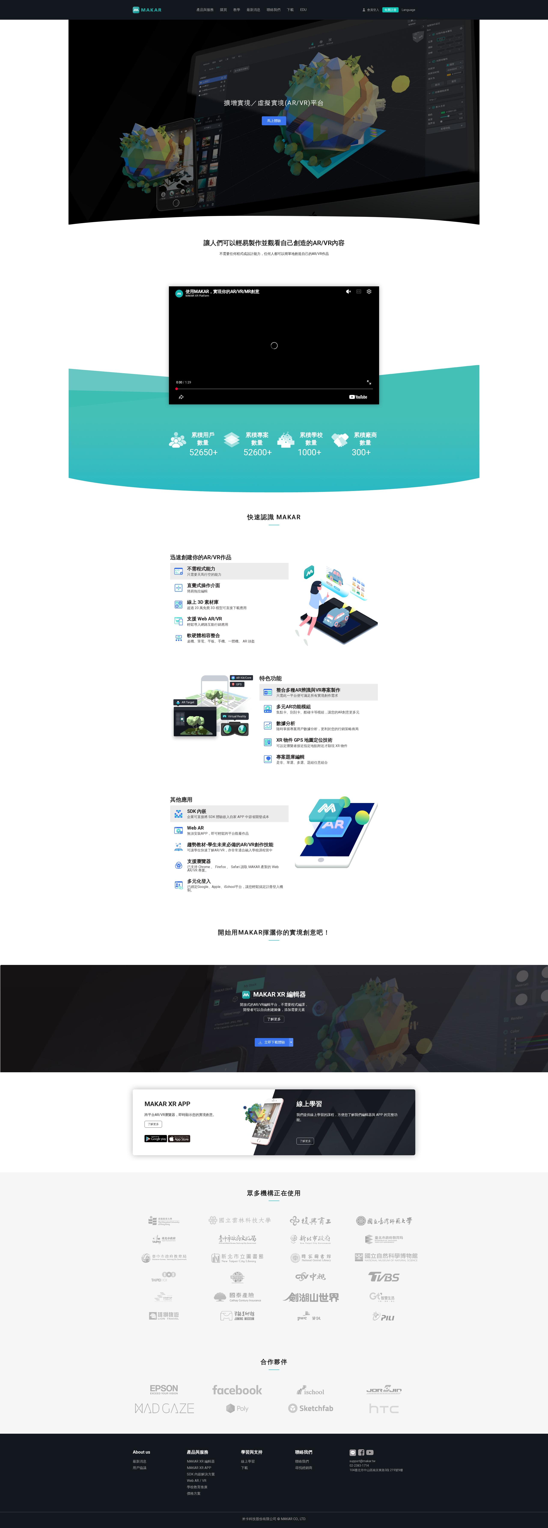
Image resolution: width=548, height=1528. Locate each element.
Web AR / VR (196, 1481)
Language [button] (408, 10)
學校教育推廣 (197, 1487)
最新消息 (253, 10)
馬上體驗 (274, 121)
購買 (223, 10)
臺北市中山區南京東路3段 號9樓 (376, 1470)
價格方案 (194, 1493)
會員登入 (373, 10)
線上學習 (248, 1461)
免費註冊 (390, 10)
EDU (303, 10)
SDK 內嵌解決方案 (201, 1474)
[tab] (229, 571)
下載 (290, 10)
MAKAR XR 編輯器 (201, 1461)
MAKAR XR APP (199, 1468)
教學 (236, 10)
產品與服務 (205, 10)
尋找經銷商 (303, 1468)
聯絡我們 (273, 10)
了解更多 (274, 1019)
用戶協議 (139, 1468)
